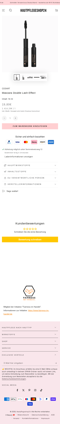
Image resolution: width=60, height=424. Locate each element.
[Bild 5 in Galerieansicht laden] (43, 77)
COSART (6, 88)
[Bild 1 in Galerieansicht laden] (17, 77)
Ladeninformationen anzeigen (19, 156)
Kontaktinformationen (30, 418)
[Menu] (3, 10)
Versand (13, 111)
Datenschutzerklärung (40, 415)
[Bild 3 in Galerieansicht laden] (30, 77)
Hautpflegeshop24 (23, 412)
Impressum (45, 418)
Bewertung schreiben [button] (30, 239)
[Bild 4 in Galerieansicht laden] (37, 77)
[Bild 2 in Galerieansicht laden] (23, 77)
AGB (52, 415)
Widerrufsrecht (23, 415)
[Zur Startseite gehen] (33, 10)
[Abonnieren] (56, 363)
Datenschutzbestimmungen (14, 379)
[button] (10, 10)
